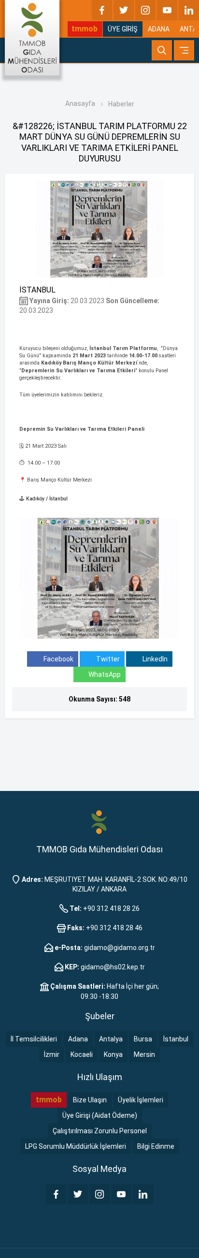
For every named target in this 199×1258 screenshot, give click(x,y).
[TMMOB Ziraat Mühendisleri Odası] (99, 822)
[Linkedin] (189, 10)
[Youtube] (167, 10)
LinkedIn (154, 659)
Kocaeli (82, 1054)
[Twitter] (124, 10)
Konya (113, 1054)
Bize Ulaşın (90, 1100)
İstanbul (175, 1039)
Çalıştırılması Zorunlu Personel (100, 1131)
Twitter (107, 659)
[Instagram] (145, 10)
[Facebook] (102, 10)
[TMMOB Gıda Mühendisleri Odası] (32, 37)
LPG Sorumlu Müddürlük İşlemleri (75, 1146)
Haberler (121, 104)
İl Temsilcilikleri (34, 1039)
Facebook (57, 659)
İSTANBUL (37, 289)
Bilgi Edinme (155, 1146)
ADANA (159, 29)
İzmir (51, 1054)
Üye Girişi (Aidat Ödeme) (99, 1115)
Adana (78, 1039)
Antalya (111, 1039)
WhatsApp (104, 674)
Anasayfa (80, 103)
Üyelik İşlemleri (140, 1100)
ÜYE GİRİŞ (123, 29)
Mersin (144, 1054)
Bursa (143, 1039)
